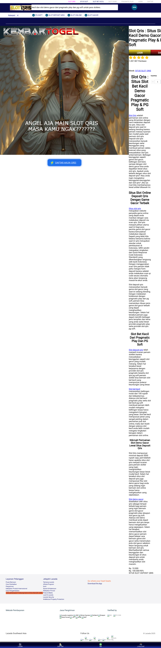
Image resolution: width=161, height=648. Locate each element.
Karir (44, 586)
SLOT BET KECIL (98, 1)
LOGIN (140, 1)
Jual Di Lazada (48, 595)
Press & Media (48, 593)
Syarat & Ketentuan (49, 588)
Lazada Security (48, 597)
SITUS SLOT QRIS (143, 71)
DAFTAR (150, 1)
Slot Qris (132, 115)
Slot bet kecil (134, 389)
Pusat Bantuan (11, 582)
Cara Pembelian (11, 584)
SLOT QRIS (71, 1)
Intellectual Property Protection (53, 599)
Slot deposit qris (136, 350)
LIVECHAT (141, 646)
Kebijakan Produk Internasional (16, 588)
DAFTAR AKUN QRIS (63, 163)
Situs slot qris (135, 208)
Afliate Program (48, 584)
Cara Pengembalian (12, 591)
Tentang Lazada (48, 582)
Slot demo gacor (136, 499)
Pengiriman (10, 586)
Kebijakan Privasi (49, 591)
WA (100, 646)
